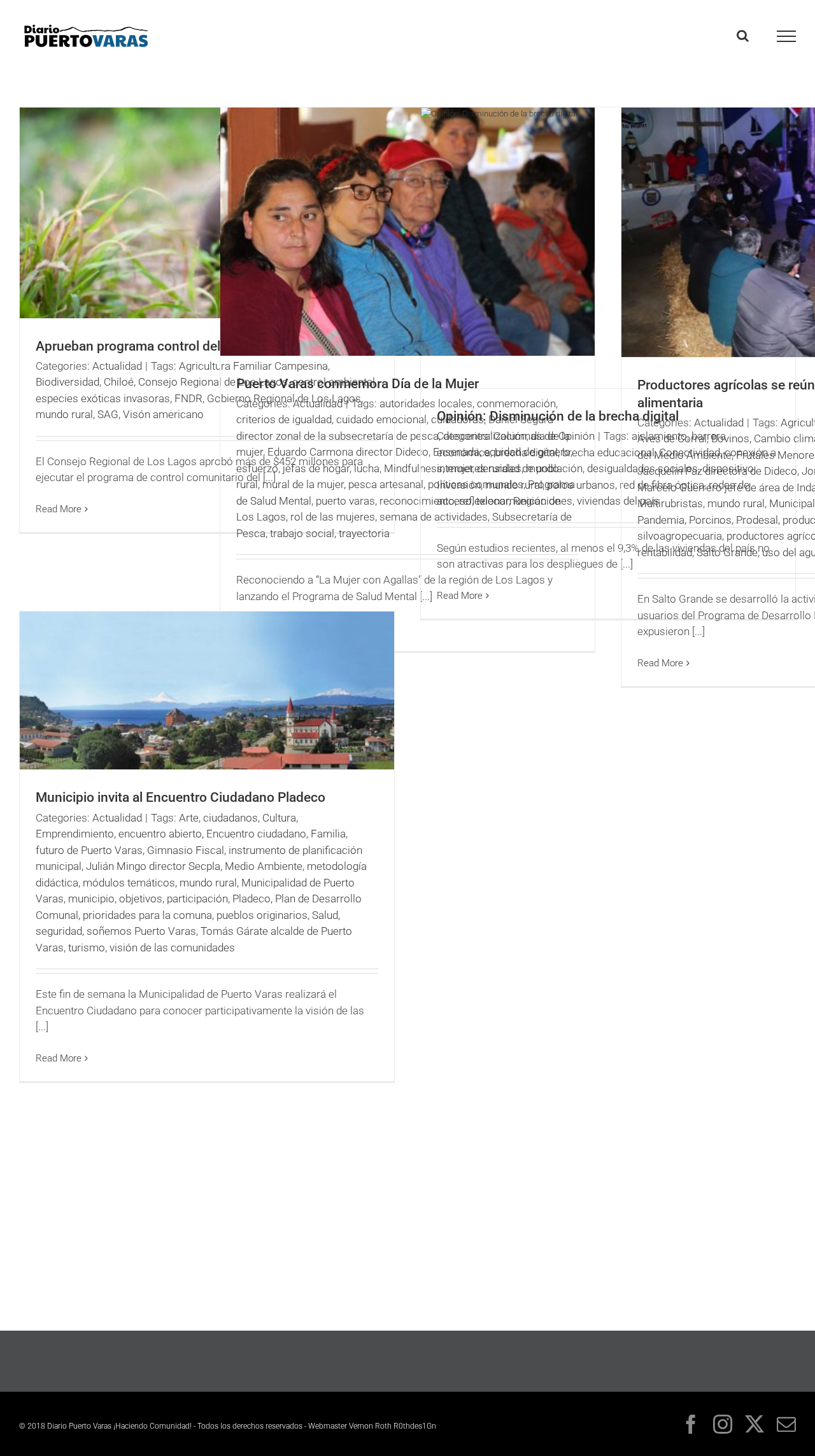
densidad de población (530, 468)
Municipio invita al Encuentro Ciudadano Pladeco (180, 797)
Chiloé (119, 381)
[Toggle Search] (743, 35)
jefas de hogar (316, 468)
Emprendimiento (75, 833)
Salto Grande (727, 552)
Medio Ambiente (263, 866)
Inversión (459, 485)
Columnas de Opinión (544, 436)
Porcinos (710, 520)
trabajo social (302, 533)
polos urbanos (581, 485)
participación (197, 898)
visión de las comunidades (172, 947)
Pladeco (251, 898)
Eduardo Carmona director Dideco (348, 451)
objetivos (140, 898)
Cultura (279, 817)
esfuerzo (257, 468)
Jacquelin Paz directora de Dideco (717, 471)
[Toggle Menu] (787, 36)
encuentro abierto (160, 833)
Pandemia (660, 520)
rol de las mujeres (332, 516)
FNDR (188, 398)
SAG (107, 414)
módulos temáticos (129, 882)
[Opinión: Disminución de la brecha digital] (608, 248)
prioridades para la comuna (147, 915)
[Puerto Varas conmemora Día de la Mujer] (407, 232)
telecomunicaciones (524, 500)
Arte (189, 817)
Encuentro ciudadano (256, 833)
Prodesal (757, 520)
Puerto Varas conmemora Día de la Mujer (357, 383)
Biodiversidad (67, 381)
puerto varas (345, 500)
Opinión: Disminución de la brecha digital (558, 416)
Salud (325, 915)
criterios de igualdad (284, 419)
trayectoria (364, 533)
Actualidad (117, 366)
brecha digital (526, 452)
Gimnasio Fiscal (185, 850)
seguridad (59, 931)
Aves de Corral (672, 438)
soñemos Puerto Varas (141, 931)
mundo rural (64, 414)
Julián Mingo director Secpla (153, 866)
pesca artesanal (385, 484)
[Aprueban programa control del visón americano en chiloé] (207, 213)
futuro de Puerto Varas (89, 850)
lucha (366, 468)
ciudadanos (230, 817)
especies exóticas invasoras (103, 398)
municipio (91, 898)
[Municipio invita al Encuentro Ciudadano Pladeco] (207, 690)
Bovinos (730, 438)
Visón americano (163, 414)
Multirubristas (670, 503)
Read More (59, 509)
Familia (328, 833)
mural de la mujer (303, 484)
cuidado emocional (381, 419)
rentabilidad (664, 552)
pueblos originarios (262, 915)
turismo (86, 947)
